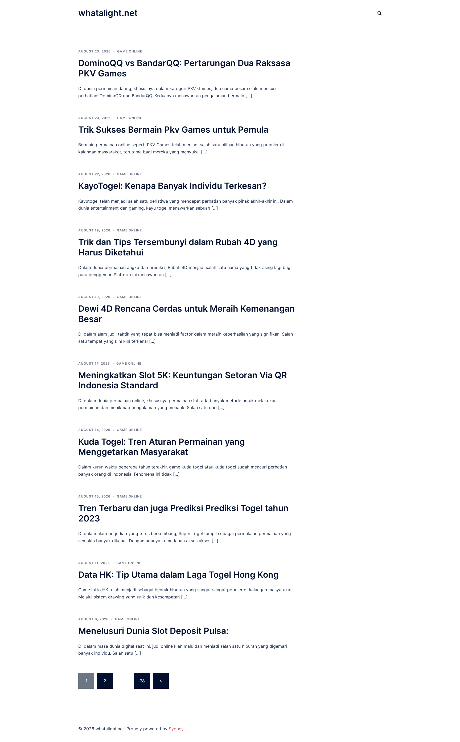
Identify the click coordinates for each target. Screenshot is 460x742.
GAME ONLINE (129, 51)
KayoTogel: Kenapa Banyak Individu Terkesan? (172, 186)
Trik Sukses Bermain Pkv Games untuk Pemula (173, 129)
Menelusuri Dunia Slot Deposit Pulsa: (153, 631)
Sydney (176, 728)
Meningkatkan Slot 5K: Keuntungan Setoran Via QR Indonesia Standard (182, 380)
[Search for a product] (379, 13)
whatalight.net (108, 13)
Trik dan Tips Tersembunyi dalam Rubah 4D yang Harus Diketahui (178, 247)
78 (142, 680)
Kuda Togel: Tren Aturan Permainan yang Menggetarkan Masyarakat (161, 447)
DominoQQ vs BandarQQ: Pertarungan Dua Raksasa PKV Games (184, 68)
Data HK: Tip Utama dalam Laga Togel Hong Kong (178, 574)
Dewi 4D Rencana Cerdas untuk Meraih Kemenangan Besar (186, 313)
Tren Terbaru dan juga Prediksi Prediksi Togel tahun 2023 (183, 513)
